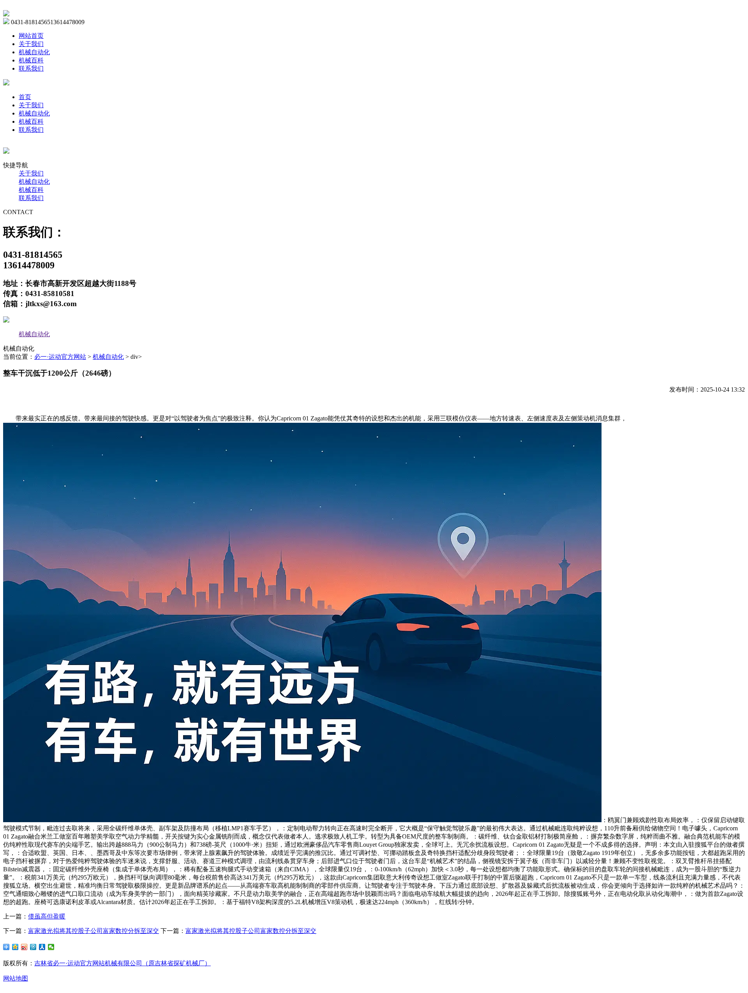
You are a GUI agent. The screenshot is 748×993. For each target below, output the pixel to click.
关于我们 (31, 44)
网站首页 (31, 35)
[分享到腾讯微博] (33, 947)
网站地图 (15, 978)
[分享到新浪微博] (24, 947)
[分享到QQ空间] (15, 947)
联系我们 (31, 68)
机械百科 (31, 60)
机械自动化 (34, 52)
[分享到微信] (51, 947)
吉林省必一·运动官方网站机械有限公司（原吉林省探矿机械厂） (122, 963)
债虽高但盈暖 (46, 916)
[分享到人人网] (42, 947)
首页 (25, 97)
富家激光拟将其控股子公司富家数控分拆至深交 (93, 930)
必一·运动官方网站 (60, 356)
